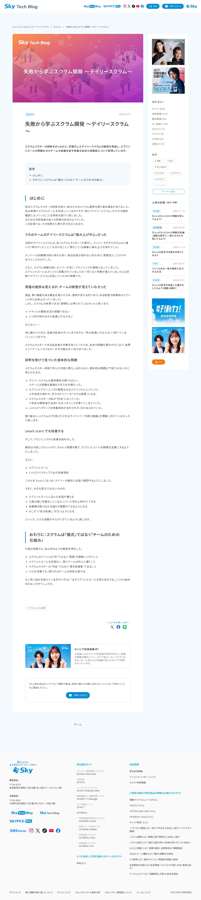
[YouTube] (137, 6)
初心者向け (162, 167)
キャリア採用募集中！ (87, 649)
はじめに (38, 175)
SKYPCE (176, 173)
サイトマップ (15, 892)
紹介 (172, 161)
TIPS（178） (158, 133)
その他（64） (158, 138)
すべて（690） (159, 108)
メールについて (143, 892)
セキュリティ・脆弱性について (118, 892)
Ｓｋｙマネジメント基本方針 (87, 892)
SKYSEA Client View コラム (143, 811)
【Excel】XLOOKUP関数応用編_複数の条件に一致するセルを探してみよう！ (168, 235)
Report (30, 114)
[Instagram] (124, 6)
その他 (156, 211)
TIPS (155, 263)
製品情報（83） (159, 118)
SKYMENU (82, 812)
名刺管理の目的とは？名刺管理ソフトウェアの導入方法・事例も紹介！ (160, 867)
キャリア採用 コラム (139, 822)
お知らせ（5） (158, 143)
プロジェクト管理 (37, 608)
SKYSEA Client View (90, 772)
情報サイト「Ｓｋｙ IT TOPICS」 (144, 799)
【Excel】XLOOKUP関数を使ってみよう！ (168, 217)
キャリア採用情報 (138, 782)
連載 (159, 161)
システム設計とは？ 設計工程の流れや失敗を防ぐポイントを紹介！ (160, 842)
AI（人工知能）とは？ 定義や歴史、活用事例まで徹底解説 (156, 848)
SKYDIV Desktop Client (88, 789)
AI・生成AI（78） (160, 123)
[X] (129, 6)
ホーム (78, 724)
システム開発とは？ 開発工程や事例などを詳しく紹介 (155, 836)
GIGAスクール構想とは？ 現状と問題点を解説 (151, 853)
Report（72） (159, 128)
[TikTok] (133, 6)
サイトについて (64, 892)
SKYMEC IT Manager (90, 797)
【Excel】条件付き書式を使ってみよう (168, 254)
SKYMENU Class (87, 836)
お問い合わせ (175, 6)
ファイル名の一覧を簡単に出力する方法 (168, 270)
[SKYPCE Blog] (112, 6)
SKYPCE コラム (137, 805)
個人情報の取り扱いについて (39, 892)
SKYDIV (160, 179)
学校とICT (81, 863)
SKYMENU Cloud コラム (141, 816)
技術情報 (157, 227)
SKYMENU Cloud (92, 819)
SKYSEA (160, 173)
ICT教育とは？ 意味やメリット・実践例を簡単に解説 (154, 859)
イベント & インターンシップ (143, 776)
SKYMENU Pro (87, 844)
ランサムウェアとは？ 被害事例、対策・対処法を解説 (154, 873)
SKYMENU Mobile (89, 828)
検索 (155, 6)
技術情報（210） (160, 113)
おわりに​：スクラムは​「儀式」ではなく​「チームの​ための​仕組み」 (68, 180)
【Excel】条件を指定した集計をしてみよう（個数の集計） (168, 287)
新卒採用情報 (136, 771)
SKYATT (84, 806)
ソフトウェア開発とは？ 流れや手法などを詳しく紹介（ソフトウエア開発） (160, 830)
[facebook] (142, 6)
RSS (161, 362)
